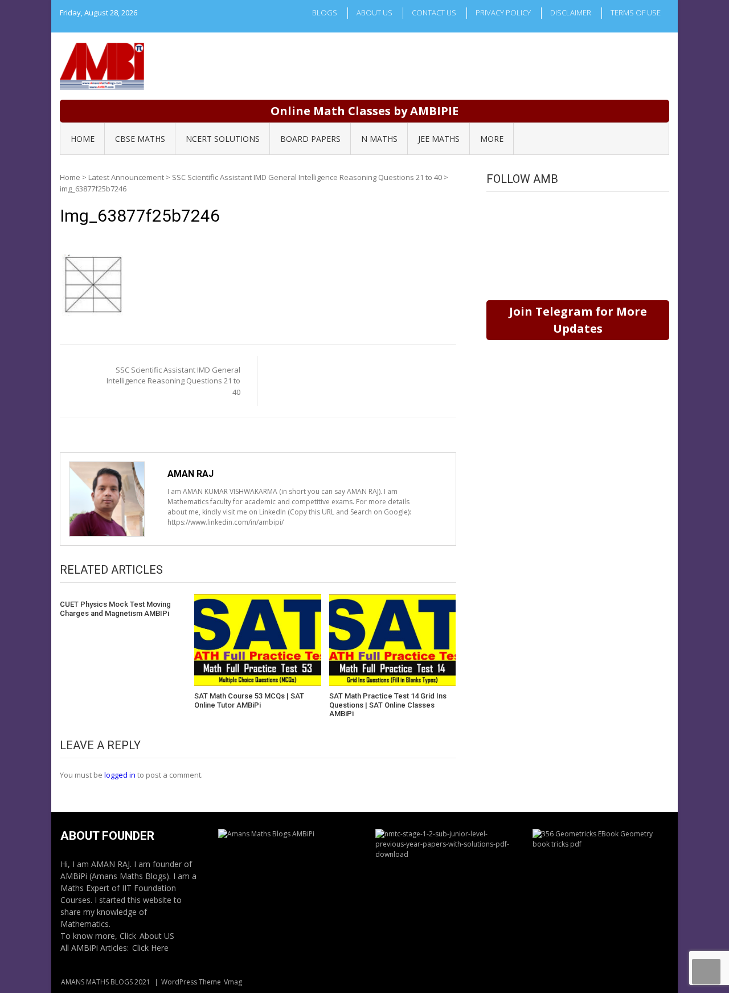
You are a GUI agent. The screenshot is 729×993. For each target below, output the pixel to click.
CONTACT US (434, 12)
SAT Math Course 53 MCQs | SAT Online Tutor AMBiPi (249, 700)
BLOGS (324, 12)
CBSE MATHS (140, 138)
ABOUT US (374, 12)
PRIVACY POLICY (503, 12)
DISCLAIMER (570, 12)
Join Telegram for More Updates (578, 320)
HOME (83, 138)
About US (157, 935)
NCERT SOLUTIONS (223, 138)
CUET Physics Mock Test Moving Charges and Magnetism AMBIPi (115, 609)
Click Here (150, 947)
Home (70, 177)
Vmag (233, 982)
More (491, 138)
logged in (120, 775)
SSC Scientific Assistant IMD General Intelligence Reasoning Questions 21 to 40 (307, 177)
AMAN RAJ (190, 473)
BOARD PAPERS (310, 138)
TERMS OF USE (636, 12)
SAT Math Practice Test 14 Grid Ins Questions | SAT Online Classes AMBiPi (388, 705)
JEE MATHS (439, 138)
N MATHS (379, 138)
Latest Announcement (126, 177)
